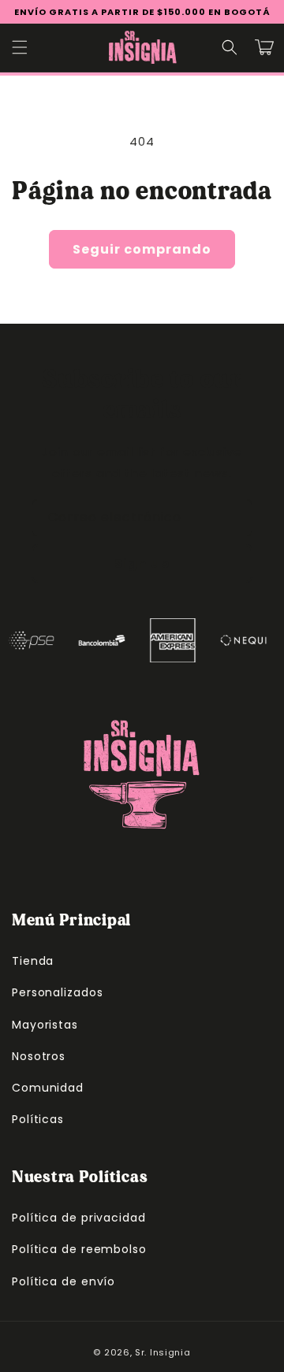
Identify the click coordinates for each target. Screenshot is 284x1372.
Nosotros (38, 1056)
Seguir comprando (142, 249)
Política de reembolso (79, 1249)
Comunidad (48, 1088)
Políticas (38, 1119)
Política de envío (63, 1281)
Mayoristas (45, 1025)
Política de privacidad (79, 1218)
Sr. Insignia (162, 1352)
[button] (19, 47)
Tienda (33, 961)
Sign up (142, 563)
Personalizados (57, 992)
